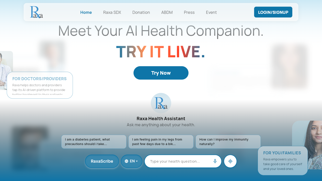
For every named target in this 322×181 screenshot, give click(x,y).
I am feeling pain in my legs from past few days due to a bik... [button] (158, 139)
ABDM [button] (167, 11)
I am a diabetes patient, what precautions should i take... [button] (93, 139)
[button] (215, 161)
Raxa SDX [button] (112, 11)
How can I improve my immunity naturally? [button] (222, 139)
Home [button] (85, 11)
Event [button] (210, 11)
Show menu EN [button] (130, 159)
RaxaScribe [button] (94, 157)
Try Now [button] (141, 68)
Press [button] (188, 11)
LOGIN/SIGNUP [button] (268, 9)
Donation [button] (139, 11)
